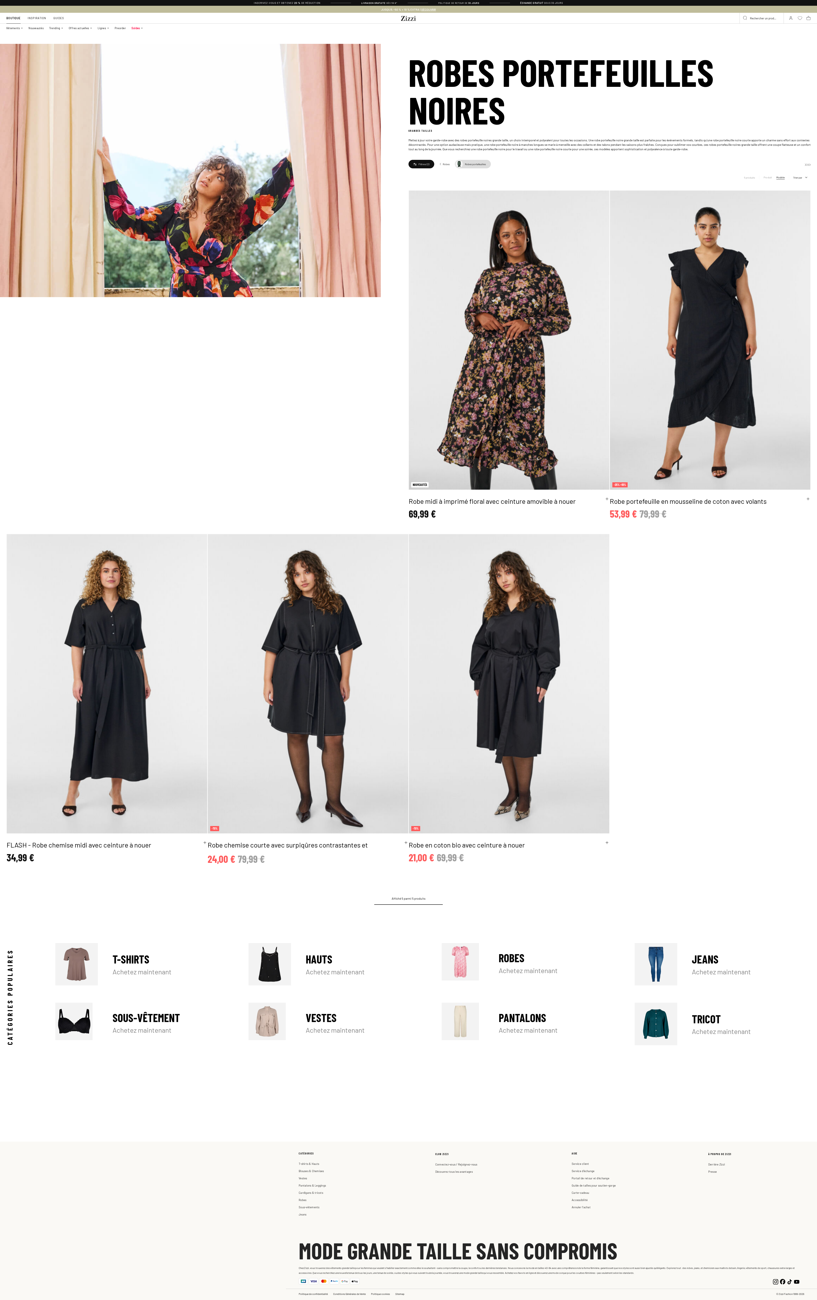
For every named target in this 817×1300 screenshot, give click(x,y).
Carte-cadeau (580, 1192)
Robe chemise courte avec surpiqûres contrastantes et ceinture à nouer (288, 849)
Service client (580, 1163)
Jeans (723, 964)
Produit (768, 177)
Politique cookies (380, 1294)
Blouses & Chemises (311, 1171)
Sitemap (399, 1294)
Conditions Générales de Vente (349, 1294)
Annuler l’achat (581, 1207)
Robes (530, 964)
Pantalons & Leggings (312, 1185)
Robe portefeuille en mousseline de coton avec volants (688, 501)
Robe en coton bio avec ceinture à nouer (467, 844)
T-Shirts (143, 964)
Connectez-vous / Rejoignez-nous (456, 1164)
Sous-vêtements (309, 1207)
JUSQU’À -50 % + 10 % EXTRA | (408, 9)
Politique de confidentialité (313, 1294)
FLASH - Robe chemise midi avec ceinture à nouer (79, 844)
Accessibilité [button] (580, 1200)
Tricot (723, 1024)
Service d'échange (583, 1171)
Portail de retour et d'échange (590, 1178)
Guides (58, 18)
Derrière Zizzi (716, 1164)
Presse (712, 1171)
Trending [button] (54, 28)
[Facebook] (782, 1281)
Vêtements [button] (13, 28)
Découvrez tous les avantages (454, 1171)
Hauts (336, 964)
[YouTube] (796, 1281)
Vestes (336, 1024)
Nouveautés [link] (36, 28)
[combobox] (762, 18)
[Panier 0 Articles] (808, 18)
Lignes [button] (102, 28)
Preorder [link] (120, 28)
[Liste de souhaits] (603, 196)
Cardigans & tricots (311, 1192)
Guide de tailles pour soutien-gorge (594, 1185)
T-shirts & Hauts (309, 1163)
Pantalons (530, 1024)
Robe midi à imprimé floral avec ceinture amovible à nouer (492, 501)
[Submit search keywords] (745, 18)
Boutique (13, 18)
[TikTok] (789, 1281)
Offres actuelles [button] (79, 28)
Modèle (780, 177)
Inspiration (37, 18)
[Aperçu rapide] (607, 499)
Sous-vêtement (143, 1024)
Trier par (797, 177)
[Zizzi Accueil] (408, 18)
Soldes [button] (135, 28)
